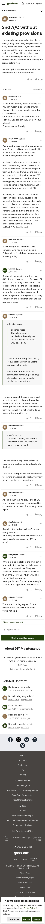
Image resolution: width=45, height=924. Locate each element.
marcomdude (26, 690)
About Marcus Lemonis (23, 800)
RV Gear (22, 811)
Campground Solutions (22, 825)
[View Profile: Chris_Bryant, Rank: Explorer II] (5, 556)
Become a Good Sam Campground (22, 790)
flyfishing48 (25, 718)
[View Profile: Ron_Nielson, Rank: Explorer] (5, 140)
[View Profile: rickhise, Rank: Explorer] (5, 98)
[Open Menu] (41, 10)
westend (12, 269)
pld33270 (25, 727)
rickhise (12, 96)
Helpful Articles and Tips (22, 831)
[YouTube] (27, 739)
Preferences (14, 919)
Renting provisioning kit (19, 687)
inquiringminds (26, 709)
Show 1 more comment (13, 622)
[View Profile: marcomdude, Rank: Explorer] (4, 688)
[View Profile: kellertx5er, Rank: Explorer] (5, 19)
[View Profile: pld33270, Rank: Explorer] (4, 725)
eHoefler (12, 315)
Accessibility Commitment (25, 892)
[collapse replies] (22, 94)
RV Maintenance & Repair (23, 815)
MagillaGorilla (26, 700)
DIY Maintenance (11, 11)
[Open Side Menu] (3, 4)
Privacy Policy (25, 873)
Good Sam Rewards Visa (22, 795)
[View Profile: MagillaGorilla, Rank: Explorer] (4, 697)
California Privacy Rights (25, 878)
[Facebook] (10, 739)
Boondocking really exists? (21, 696)
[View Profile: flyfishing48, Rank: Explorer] (4, 716)
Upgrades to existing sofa (20, 724)
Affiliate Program (22, 785)
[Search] (23, 3)
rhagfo (11, 522)
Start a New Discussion (22, 638)
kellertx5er (13, 17)
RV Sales (22, 806)
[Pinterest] (22, 745)
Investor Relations (25, 883)
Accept (37, 919)
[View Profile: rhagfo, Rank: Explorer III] (5, 523)
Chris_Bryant (13, 555)
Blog (15, 859)
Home (22, 755)
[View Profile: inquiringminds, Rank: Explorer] (4, 707)
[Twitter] (18, 739)
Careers (24, 859)
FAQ (22, 770)
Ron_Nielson (13, 139)
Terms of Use (25, 887)
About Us (22, 760)
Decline (26, 919)
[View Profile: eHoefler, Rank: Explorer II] (5, 316)
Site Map (22, 775)
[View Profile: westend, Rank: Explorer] (5, 270)
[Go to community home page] (12, 4)
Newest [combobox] (37, 89)
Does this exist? (15, 705)
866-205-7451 (24, 847)
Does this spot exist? (18, 714)
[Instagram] (35, 739)
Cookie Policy (29, 908)
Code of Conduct (22, 781)
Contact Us (22, 765)
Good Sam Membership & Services (22, 820)
